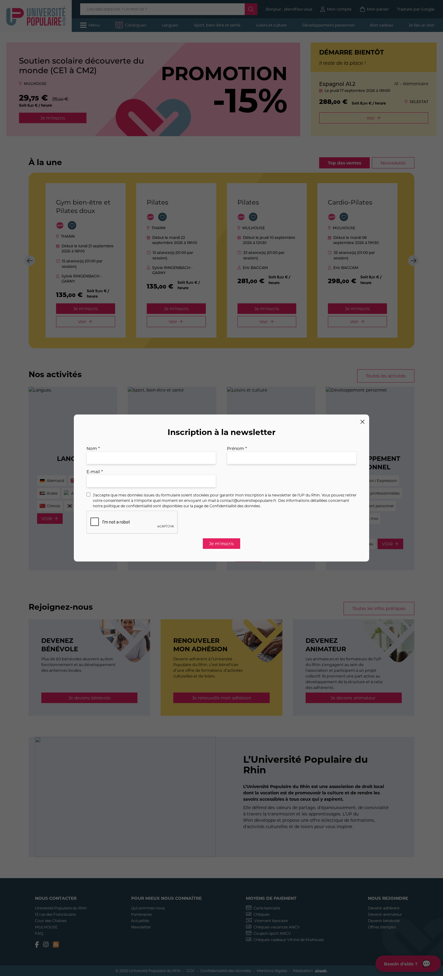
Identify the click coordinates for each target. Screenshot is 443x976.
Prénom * (237, 448)
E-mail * (94, 471)
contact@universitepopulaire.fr (248, 500)
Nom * (93, 448)
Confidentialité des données (234, 505)
